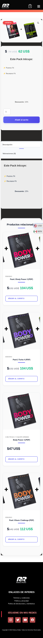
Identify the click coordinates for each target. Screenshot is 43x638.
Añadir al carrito (21, 120)
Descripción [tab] (7, 145)
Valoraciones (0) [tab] (9, 153)
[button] (38, 23)
